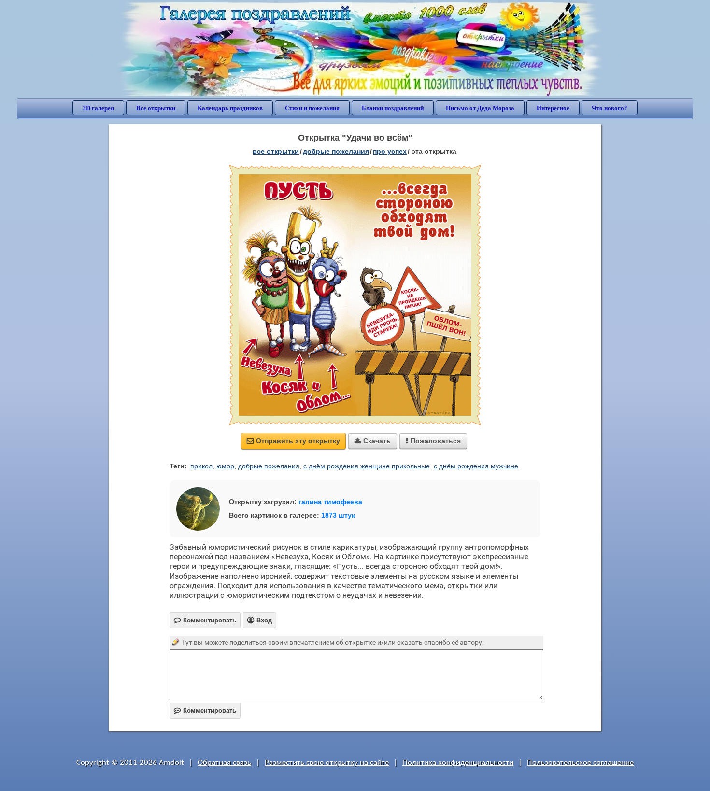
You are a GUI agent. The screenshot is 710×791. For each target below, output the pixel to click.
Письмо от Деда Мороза (480, 108)
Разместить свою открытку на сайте (327, 763)
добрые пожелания (336, 151)
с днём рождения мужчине (476, 466)
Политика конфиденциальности (457, 763)
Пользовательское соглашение (580, 763)
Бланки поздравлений (393, 108)
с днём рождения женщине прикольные (366, 466)
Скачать (373, 441)
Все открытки (155, 108)
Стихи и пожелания (312, 108)
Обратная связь (224, 763)
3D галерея (98, 108)
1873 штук (338, 515)
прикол (201, 466)
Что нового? (609, 108)
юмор (225, 466)
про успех (390, 151)
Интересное (553, 108)
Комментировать (205, 710)
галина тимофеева (330, 502)
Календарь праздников (230, 108)
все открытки (276, 151)
